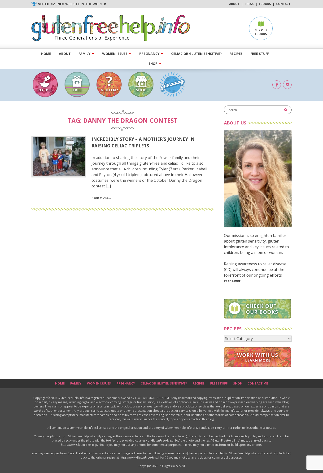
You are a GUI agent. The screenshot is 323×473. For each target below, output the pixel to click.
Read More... (234, 281)
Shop (152, 63)
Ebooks (265, 4)
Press (249, 4)
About (234, 4)
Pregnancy (149, 53)
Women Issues (114, 53)
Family (84, 53)
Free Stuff (259, 53)
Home (46, 53)
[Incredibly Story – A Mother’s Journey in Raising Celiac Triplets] (58, 156)
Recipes (236, 53)
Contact (283, 4)
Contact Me (258, 383)
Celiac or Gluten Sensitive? (196, 53)
